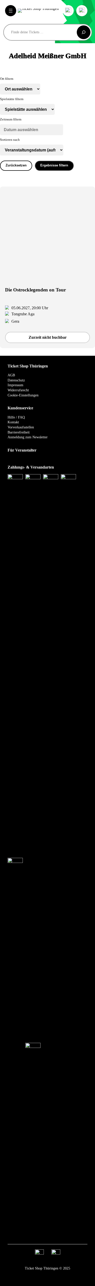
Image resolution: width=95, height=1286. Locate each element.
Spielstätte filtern (12, 99)
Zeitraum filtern (11, 119)
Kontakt (13, 422)
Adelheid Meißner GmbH (47, 56)
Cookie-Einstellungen (23, 395)
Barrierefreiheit (19, 432)
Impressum (15, 385)
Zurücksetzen (16, 165)
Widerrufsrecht (18, 390)
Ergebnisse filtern (54, 165)
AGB (11, 375)
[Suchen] (83, 32)
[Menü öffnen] (11, 11)
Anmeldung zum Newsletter (28, 437)
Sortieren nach (10, 140)
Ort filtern (6, 79)
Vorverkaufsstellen (21, 427)
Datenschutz (16, 380)
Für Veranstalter (22, 450)
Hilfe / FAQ (16, 417)
